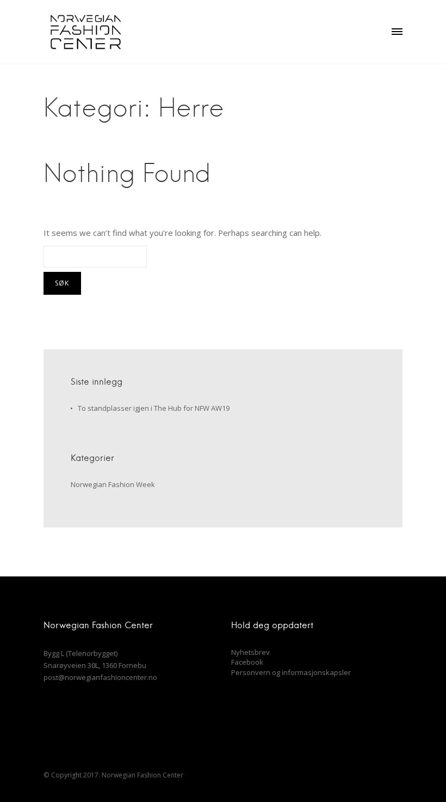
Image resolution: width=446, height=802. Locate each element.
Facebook (247, 662)
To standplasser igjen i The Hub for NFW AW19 (154, 408)
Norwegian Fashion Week (113, 484)
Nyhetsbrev (250, 652)
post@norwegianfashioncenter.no (100, 677)
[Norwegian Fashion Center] (85, 32)
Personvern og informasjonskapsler (291, 672)
